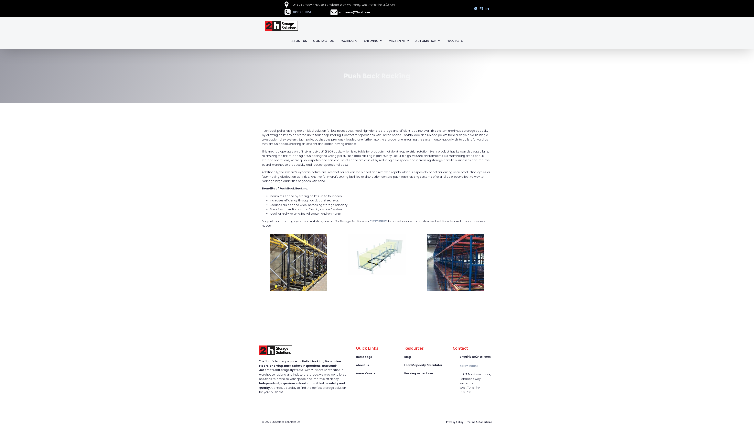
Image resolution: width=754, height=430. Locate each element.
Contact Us (323, 41)
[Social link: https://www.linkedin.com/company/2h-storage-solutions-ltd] (486, 8)
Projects (455, 41)
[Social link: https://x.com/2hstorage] (474, 8)
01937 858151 (302, 12)
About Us (299, 41)
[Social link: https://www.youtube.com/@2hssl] (480, 8)
